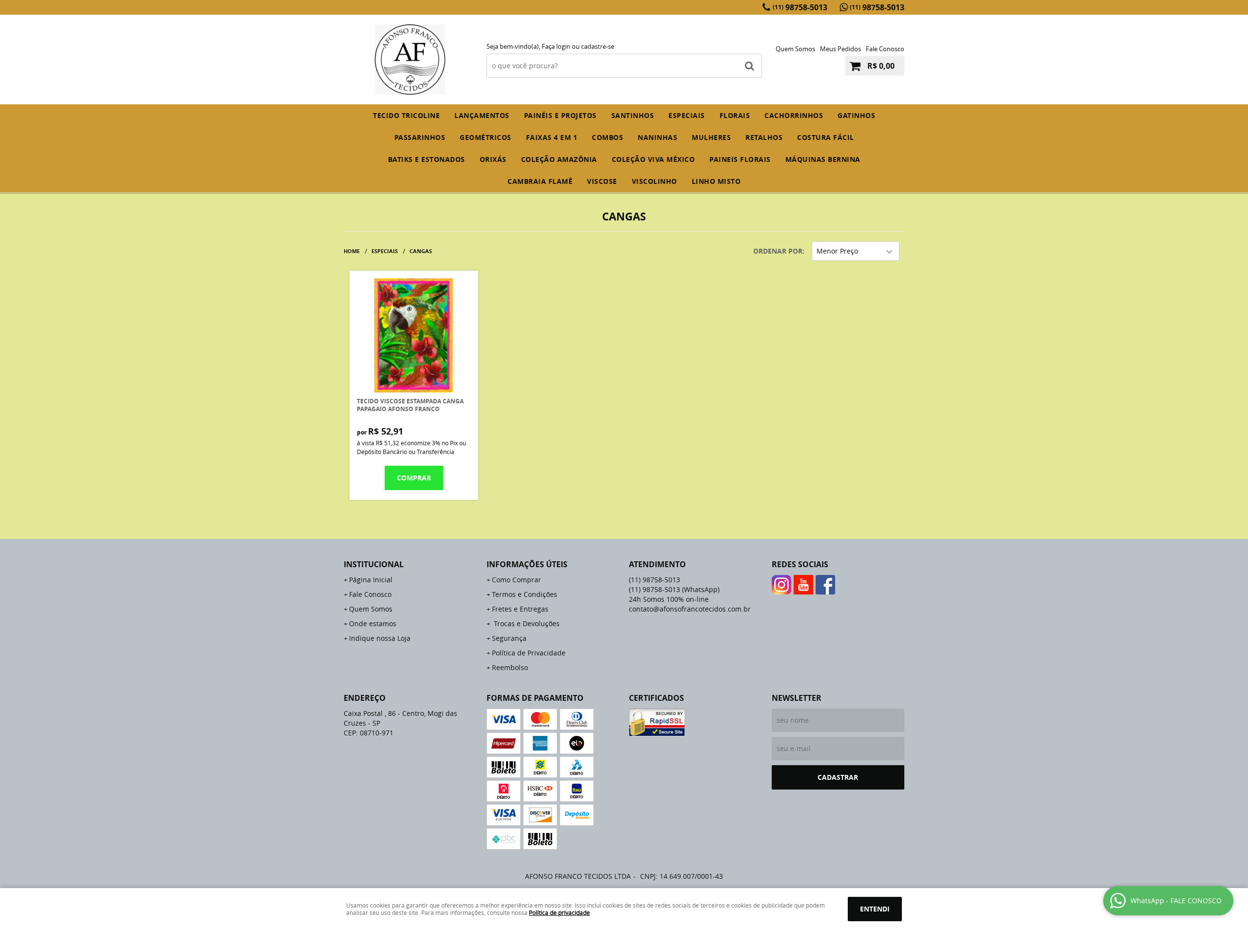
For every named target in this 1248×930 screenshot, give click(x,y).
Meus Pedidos (840, 48)
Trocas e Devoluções (526, 623)
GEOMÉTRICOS (485, 137)
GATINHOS (856, 115)
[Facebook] (825, 584)
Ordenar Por (777, 251)
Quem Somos (795, 48)
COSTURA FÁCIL (825, 137)
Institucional (374, 564)
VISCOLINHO (654, 181)
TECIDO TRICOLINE (406, 115)
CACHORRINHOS (793, 115)
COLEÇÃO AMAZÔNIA (559, 159)
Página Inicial (370, 579)
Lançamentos (481, 115)
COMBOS (607, 137)
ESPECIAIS (686, 115)
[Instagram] (781, 584)
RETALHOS (763, 137)
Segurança (509, 638)
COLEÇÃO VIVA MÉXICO (653, 159)
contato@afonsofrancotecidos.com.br (690, 608)
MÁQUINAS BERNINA (822, 159)
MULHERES (711, 137)
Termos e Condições (524, 594)
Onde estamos (372, 623)
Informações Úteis (527, 564)
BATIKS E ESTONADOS (426, 159)
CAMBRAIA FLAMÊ (539, 181)
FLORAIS (735, 115)
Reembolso (510, 667)
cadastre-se (597, 46)
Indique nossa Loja (379, 638)
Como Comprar (516, 579)
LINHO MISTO (716, 181)
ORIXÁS (493, 159)
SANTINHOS (632, 115)
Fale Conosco (885, 48)
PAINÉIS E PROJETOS (560, 115)
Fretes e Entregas (520, 608)
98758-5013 (800, 7)
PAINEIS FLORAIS (740, 159)
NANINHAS (657, 137)
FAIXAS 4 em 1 (552, 137)
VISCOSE (602, 181)
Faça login (556, 46)
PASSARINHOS (420, 137)
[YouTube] (803, 584)
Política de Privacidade (529, 652)
